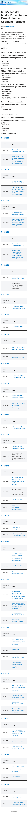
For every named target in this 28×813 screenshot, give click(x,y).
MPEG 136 (5, 754)
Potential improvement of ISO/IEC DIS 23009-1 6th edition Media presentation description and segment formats (18, 405)
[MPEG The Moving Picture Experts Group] (5, 2)
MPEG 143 (5, 466)
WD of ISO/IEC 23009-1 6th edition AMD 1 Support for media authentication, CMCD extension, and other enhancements (18, 160)
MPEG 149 (5, 314)
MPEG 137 (5, 718)
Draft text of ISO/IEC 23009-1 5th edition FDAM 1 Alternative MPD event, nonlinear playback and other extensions (18, 595)
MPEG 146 (5, 383)
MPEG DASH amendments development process (17, 507)
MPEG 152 (5, 232)
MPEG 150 (5, 294)
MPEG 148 (5, 334)
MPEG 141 (5, 542)
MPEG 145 (5, 415)
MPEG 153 (5, 201)
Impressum (14, 811)
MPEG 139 (5, 627)
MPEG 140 (5, 580)
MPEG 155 (5, 138)
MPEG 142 (5, 515)
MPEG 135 (5, 784)
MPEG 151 (5, 265)
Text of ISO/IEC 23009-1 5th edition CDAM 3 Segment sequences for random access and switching (18, 481)
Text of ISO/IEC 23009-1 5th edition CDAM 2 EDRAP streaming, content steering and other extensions (18, 557)
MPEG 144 (5, 434)
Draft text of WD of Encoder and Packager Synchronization (18, 710)
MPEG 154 (5, 169)
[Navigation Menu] (25, 2)
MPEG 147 (5, 364)
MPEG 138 (5, 674)
